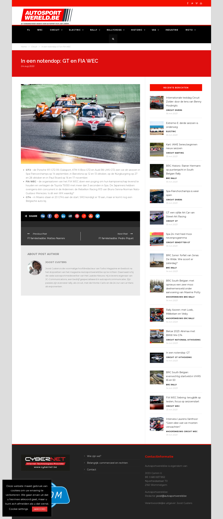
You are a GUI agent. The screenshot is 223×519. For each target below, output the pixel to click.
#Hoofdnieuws (174, 297)
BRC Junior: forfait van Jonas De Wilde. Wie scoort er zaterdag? (182, 259)
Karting (179, 153)
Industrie (172, 30)
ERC (186, 318)
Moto (189, 30)
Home (24, 47)
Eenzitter (181, 242)
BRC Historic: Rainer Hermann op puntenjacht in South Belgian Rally (183, 169)
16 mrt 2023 (171, 113)
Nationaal (181, 340)
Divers (178, 110)
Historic (136, 30)
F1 (28, 30)
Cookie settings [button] (18, 508)
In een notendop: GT (178, 352)
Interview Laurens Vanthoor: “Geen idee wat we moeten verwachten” (182, 423)
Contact (91, 469)
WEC (177, 406)
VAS (154, 30)
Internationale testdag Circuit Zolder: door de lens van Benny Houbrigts (183, 101)
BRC (168, 178)
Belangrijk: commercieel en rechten (107, 462)
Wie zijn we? (94, 456)
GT (176, 221)
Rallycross (114, 30)
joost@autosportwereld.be (171, 495)
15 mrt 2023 (171, 135)
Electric (75, 30)
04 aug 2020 (27, 66)
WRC (40, 30)
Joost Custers (56, 262)
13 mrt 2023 (171, 409)
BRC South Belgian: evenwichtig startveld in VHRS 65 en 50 (183, 376)
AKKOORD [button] (39, 509)
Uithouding (193, 340)
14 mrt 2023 (171, 271)
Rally (93, 30)
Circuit (55, 30)
